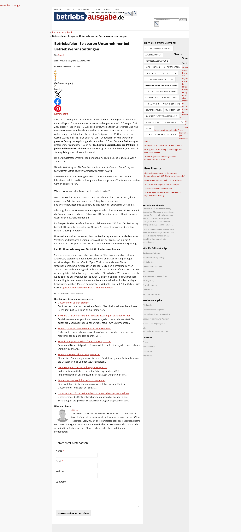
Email (59, 461)
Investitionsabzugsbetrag (153, 257)
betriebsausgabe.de (62, 32)
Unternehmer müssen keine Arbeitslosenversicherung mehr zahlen (93, 393)
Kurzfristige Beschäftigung (160, 91)
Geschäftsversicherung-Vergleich (156, 314)
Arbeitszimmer (153, 55)
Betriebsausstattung (156, 61)
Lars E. (61, 55)
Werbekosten (148, 262)
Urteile (96, 9)
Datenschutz (148, 351)
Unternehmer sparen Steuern (73, 302)
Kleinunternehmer (155, 79)
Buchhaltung (152, 122)
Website (60, 471)
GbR (172, 79)
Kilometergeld (172, 67)
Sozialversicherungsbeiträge (161, 97)
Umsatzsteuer (172, 110)
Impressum (147, 355)
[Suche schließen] (156, 23)
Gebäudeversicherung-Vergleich (156, 319)
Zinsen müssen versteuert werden (158, 188)
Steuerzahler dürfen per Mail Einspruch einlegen (163, 180)
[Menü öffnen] (128, 14)
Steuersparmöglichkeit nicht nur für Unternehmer (84, 328)
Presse (145, 342)
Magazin (58, 9)
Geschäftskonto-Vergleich (153, 309)
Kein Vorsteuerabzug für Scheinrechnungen (161, 184)
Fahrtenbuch (148, 289)
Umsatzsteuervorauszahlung (155, 276)
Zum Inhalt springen (10, 5)
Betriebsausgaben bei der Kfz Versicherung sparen (84, 341)
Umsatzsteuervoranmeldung (161, 116)
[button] (55, 71)
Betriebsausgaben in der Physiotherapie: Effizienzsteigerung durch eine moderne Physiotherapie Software (183, 92)
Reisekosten (169, 73)
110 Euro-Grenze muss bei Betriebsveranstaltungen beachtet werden (94, 315)
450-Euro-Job (152, 104)
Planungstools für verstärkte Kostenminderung (163, 145)
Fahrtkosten (152, 73)
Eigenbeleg (170, 122)
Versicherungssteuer (151, 294)
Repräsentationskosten (152, 266)
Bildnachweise (149, 346)
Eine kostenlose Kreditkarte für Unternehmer (81, 380)
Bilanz (148, 128)
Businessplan (152, 67)
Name (60, 450)
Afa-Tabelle (147, 305)
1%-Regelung (148, 280)
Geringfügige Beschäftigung (161, 85)
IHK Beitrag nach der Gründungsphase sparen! (82, 367)
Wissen (70, 9)
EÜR (181, 122)
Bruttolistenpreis (150, 285)
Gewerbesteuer (153, 110)
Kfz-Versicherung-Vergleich (154, 323)
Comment (61, 481)
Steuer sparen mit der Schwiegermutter (79, 354)
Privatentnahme (171, 104)
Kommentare (61, 113)
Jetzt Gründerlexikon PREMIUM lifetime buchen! (88, 287)
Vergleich (83, 9)
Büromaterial (111, 9)
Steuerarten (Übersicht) (158, 48)
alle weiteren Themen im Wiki (161, 134)
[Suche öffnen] (134, 13)
